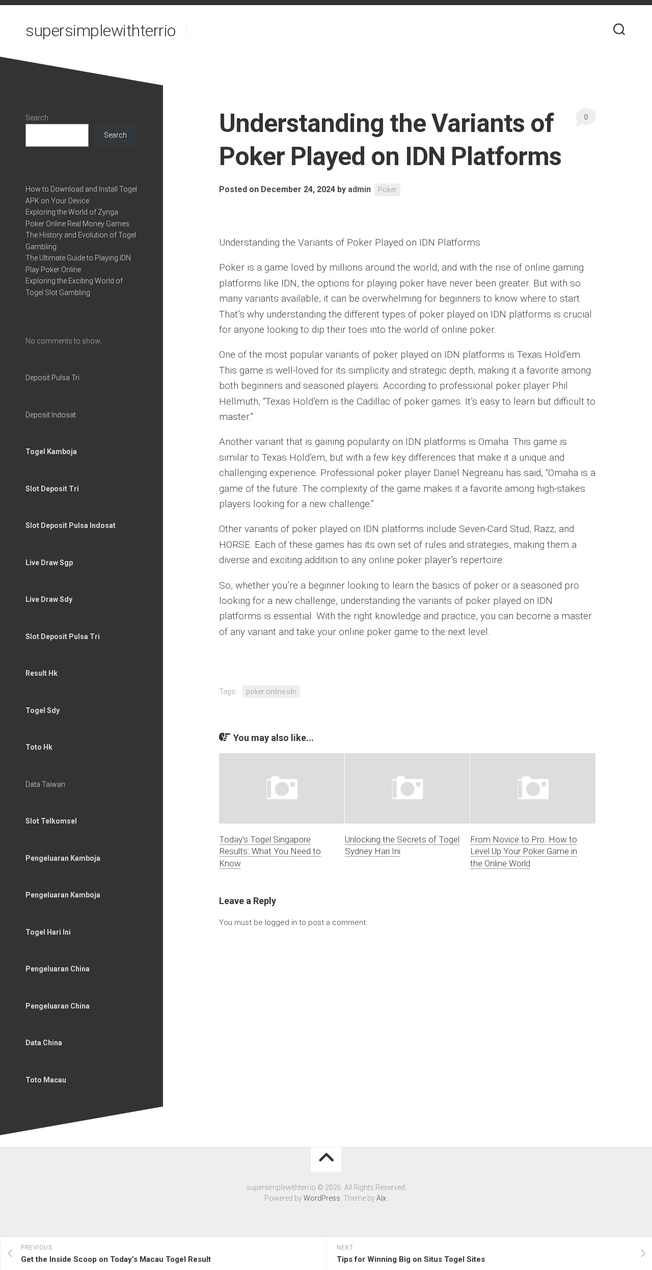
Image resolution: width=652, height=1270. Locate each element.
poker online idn (271, 691)
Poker (387, 190)
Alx (381, 1198)
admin (359, 189)
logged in (281, 922)
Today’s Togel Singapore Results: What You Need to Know (270, 851)
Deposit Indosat (50, 415)
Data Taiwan (45, 784)
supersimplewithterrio (100, 30)
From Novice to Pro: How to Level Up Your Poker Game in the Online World (523, 851)
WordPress (322, 1198)
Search (36, 118)
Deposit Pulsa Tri (52, 378)
